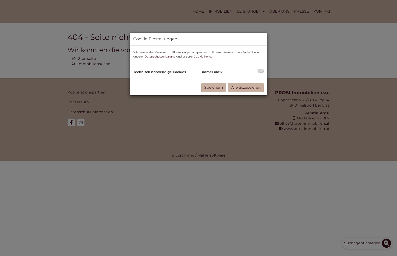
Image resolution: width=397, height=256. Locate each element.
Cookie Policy (203, 56)
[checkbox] (261, 71)
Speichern (213, 87)
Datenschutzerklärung (160, 56)
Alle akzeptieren (246, 87)
